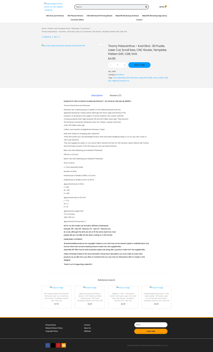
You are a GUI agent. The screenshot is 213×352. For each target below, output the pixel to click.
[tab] (97, 95)
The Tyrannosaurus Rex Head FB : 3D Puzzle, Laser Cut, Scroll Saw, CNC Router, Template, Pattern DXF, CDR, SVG (56, 297)
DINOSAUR (122, 78)
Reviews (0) (115, 95)
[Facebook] (47, 345)
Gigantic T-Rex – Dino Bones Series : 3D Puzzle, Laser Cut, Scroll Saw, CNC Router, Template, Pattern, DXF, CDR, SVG (123, 297)
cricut (115, 78)
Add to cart (139, 65)
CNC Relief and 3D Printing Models (99, 16)
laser (136, 78)
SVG (109, 81)
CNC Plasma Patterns (75, 16)
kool (131, 78)
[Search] (146, 7)
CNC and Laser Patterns (55, 16)
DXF (127, 78)
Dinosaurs (75, 28)
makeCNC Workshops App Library (154, 16)
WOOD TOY (124, 81)
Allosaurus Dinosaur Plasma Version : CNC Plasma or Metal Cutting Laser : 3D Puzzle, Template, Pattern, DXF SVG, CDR (90, 297)
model (140, 78)
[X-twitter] (53, 345)
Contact (139, 20)
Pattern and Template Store (59, 28)
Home (44, 28)
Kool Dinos (85, 28)
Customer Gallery (77, 20)
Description (97, 95)
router (155, 78)
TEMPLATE (115, 81)
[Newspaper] (63, 345)
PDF (145, 78)
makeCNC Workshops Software (127, 16)
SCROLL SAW (163, 78)
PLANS (150, 78)
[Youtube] (58, 345)
